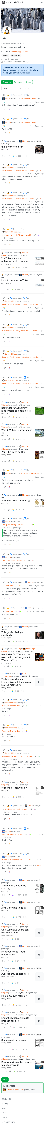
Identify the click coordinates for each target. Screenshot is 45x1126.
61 (4, 510)
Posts (28, 82)
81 (4, 268)
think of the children (28, 98)
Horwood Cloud (14, 2)
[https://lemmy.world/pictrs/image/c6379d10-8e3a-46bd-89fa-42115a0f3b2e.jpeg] (39, 954)
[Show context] (39, 98)
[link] (4, 102)
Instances (6, 1108)
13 (4, 156)
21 (4, 1049)
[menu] (41, 2)
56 (5, 461)
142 (5, 1027)
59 (5, 417)
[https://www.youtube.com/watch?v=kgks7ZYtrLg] (39, 976)
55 (5, 1005)
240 (5, 1071)
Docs (4, 1113)
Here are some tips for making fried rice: (17, 756)
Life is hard (9, 586)
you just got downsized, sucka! (16, 809)
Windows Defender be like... (12, 834)
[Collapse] (4, 95)
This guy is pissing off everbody (14, 525)
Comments (18, 82)
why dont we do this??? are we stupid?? (17, 235)
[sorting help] (25, 88)
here (38, 865)
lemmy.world (6, 149)
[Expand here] (39, 149)
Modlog (5, 1103)
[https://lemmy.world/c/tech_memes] (39, 682)
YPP (6, 210)
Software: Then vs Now (30, 473)
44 (5, 439)
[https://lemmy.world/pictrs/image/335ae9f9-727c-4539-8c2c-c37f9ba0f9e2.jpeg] (39, 1021)
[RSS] (28, 88)
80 (5, 797)
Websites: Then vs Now (11, 706)
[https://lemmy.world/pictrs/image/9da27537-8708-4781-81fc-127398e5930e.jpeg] (39, 998)
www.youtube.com (8, 935)
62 (5, 641)
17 (4, 895)
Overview (7, 82)
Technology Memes (19, 51)
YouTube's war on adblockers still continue (18, 171)
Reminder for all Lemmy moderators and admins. (20, 304)
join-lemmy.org (8, 1122)
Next (5, 1079)
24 (5, 917)
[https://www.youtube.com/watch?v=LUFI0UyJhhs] (39, 932)
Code (4, 1117)
